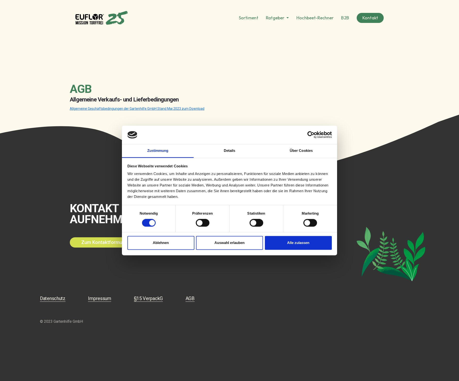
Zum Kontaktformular (105, 242)
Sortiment (248, 18)
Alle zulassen (298, 243)
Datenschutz (53, 298)
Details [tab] (229, 150)
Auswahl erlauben (229, 243)
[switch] (202, 223)
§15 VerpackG (148, 298)
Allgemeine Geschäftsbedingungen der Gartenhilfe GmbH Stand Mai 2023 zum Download (137, 109)
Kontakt (370, 18)
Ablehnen (161, 243)
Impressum (99, 298)
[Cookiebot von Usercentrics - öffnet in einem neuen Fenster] (311, 134)
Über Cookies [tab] (301, 150)
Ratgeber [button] (275, 18)
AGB (190, 298)
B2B (345, 18)
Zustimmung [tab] (158, 150)
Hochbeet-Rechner (314, 18)
